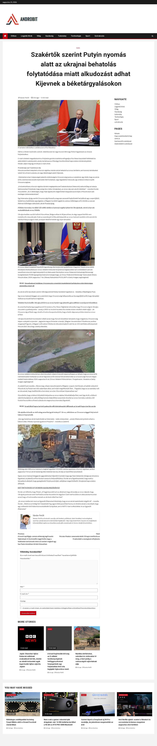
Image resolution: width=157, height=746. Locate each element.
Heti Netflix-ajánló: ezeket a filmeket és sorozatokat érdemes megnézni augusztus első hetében (135, 722)
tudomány (62, 36)
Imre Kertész (19, 728)
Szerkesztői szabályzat (122, 141)
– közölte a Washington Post (84, 292)
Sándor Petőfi (24, 98)
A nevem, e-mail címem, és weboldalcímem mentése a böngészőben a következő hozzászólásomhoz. (59, 608)
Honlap (23, 601)
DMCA (117, 138)
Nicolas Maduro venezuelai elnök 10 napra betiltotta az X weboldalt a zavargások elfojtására (79, 536)
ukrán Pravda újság (47, 203)
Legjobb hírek (26, 36)
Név (22, 587)
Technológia (76, 36)
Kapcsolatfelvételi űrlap (123, 136)
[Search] (152, 36)
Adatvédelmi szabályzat (123, 144)
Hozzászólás (25, 558)
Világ (39, 36)
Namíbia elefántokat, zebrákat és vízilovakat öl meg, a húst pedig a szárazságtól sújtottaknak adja (86, 659)
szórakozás (99, 36)
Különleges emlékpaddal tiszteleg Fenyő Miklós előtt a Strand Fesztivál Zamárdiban (21, 722)
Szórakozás (11, 695)
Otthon (13, 36)
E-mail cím (24, 594)
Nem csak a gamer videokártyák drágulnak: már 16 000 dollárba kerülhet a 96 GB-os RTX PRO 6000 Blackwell (60, 722)
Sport (88, 36)
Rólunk (117, 133)
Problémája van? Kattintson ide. (29, 168)
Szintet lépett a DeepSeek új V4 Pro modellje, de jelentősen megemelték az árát (97, 722)
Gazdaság (49, 36)
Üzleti (84, 695)
